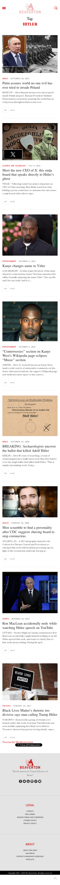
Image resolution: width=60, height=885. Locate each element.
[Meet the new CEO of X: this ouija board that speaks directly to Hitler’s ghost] (30, 141)
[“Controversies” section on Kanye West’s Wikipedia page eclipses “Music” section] (30, 321)
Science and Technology (14, 166)
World (5, 78)
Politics (6, 706)
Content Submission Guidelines (30, 856)
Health (5, 523)
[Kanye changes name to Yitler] (30, 235)
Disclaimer (30, 814)
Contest (30, 811)
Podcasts (30, 859)
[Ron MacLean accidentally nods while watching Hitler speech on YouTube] (30, 592)
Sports (5, 619)
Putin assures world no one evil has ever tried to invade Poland (27, 85)
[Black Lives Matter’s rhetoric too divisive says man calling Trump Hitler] (30, 681)
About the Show (30, 850)
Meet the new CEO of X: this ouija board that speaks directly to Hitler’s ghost (28, 174)
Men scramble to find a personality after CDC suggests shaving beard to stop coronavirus (28, 531)
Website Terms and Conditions (30, 817)
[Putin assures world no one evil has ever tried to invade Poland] (30, 54)
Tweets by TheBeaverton (17, 742)
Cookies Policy (30, 820)
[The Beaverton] (29, 8)
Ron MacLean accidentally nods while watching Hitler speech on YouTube (29, 625)
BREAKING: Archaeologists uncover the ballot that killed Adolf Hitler (29, 448)
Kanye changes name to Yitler (23, 265)
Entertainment (9, 261)
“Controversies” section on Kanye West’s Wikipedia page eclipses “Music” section (26, 355)
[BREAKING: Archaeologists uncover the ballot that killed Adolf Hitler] (30, 416)
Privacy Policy (30, 823)
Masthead (30, 853)
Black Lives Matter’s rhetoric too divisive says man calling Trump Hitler (29, 712)
